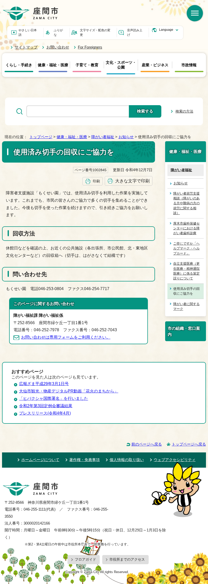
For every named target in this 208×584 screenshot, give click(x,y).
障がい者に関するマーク (186, 306)
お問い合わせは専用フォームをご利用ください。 (65, 337)
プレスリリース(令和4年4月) (45, 413)
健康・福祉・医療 (53, 65)
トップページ (40, 137)
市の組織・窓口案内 (184, 331)
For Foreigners (90, 47)
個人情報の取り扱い (127, 459)
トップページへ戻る (189, 444)
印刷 (96, 181)
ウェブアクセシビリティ (175, 459)
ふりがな (58, 32)
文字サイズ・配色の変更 (95, 32)
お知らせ (126, 137)
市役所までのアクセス (127, 559)
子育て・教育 (87, 65)
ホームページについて (40, 459)
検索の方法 (184, 111)
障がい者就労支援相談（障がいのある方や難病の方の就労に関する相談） (186, 203)
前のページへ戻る (146, 444)
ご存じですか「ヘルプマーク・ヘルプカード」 (186, 248)
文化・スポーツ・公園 (121, 64)
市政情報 (189, 65)
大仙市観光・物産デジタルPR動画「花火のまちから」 (68, 391)
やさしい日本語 (28, 32)
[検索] (195, 13)
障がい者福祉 (102, 137)
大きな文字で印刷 (132, 180)
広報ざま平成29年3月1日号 (44, 384)
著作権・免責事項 (84, 459)
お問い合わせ (57, 47)
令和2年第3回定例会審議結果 (45, 406)
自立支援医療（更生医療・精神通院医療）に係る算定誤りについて (186, 271)
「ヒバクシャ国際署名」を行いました (53, 398)
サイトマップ (26, 47)
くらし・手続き (19, 65)
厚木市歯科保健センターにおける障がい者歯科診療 (186, 228)
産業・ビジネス (155, 65)
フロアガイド (85, 559)
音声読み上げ (134, 32)
